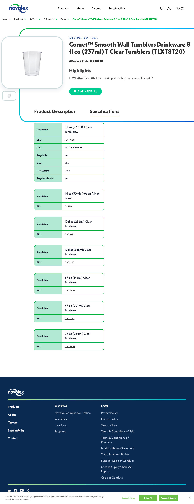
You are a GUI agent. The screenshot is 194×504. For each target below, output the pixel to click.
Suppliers (60, 431)
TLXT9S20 (70, 346)
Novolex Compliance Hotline (72, 413)
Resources (60, 419)
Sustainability (117, 8)
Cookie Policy (109, 419)
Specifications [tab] (104, 111)
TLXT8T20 (70, 139)
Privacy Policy (109, 413)
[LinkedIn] (10, 490)
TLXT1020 (69, 234)
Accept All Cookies (168, 498)
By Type (33, 19)
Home (4, 19)
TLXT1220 (69, 262)
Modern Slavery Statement (117, 448)
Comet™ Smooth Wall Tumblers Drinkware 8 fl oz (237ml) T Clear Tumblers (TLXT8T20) (114, 19)
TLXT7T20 (69, 318)
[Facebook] (16, 490)
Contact (13, 438)
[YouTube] (22, 490)
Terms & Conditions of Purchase (115, 440)
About (80, 8)
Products (63, 8)
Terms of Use (109, 425)
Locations (60, 425)
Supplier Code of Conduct (117, 461)
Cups (63, 19)
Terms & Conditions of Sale (117, 431)
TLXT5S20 (70, 290)
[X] (28, 490)
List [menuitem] (180, 8)
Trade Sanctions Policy (115, 454)
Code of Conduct (112, 477)
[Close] (189, 498)
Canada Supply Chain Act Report (116, 469)
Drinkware (49, 19)
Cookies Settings (128, 498)
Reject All (148, 498)
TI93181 (68, 206)
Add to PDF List (87, 91)
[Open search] (162, 8)
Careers (96, 8)
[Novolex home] (16, 392)
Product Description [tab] (55, 111)
